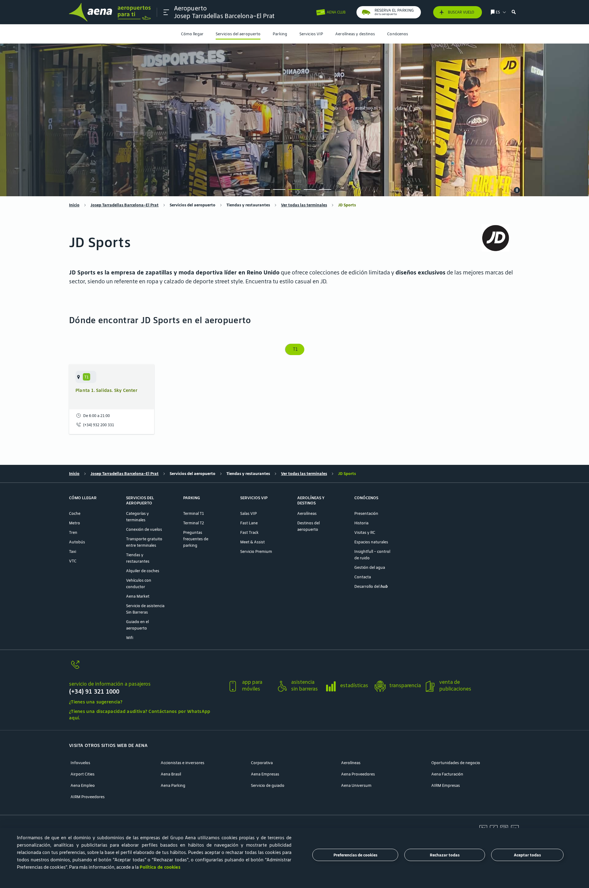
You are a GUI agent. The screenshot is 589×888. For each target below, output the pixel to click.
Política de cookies (160, 867)
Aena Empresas (265, 774)
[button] (166, 12)
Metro (74, 523)
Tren (73, 532)
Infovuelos (80, 762)
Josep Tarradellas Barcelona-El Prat (124, 205)
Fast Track (249, 532)
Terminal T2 (193, 523)
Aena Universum (356, 785)
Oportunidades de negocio (455, 762)
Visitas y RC (364, 532)
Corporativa (262, 762)
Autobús (77, 542)
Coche (74, 513)
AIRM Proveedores (88, 796)
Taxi (72, 551)
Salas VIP (248, 513)
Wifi (129, 637)
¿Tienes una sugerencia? (95, 702)
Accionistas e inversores (182, 762)
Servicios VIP (311, 33)
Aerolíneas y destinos (355, 33)
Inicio (74, 205)
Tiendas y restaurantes (248, 205)
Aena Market (137, 596)
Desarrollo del (371, 586)
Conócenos (397, 33)
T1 (294, 349)
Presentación (366, 513)
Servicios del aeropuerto (238, 33)
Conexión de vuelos (144, 529)
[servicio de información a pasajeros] (145, 668)
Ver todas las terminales (304, 205)
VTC (72, 561)
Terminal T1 (193, 513)
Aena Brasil (171, 774)
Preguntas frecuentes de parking (195, 539)
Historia (361, 523)
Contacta (362, 577)
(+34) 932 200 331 (98, 424)
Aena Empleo (83, 785)
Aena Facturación (447, 774)
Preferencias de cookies (355, 855)
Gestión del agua (369, 567)
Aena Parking (173, 785)
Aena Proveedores (358, 774)
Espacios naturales (371, 542)
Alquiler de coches (142, 570)
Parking (280, 33)
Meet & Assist (252, 542)
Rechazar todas (445, 855)
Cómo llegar (192, 33)
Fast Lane (249, 523)
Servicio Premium (256, 551)
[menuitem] (192, 34)
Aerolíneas (307, 513)
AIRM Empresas (445, 785)
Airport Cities (82, 774)
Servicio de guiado (267, 785)
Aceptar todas (527, 855)
